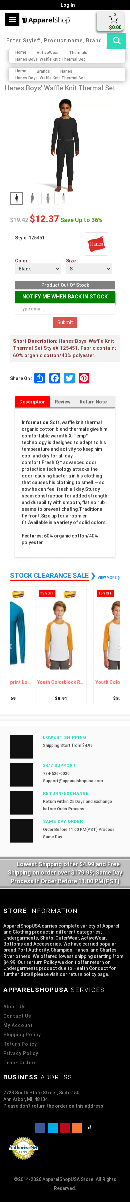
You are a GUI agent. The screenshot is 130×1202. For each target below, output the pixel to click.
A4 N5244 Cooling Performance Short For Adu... (91, 682)
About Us (14, 1006)
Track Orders (20, 1062)
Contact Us (17, 1016)
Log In (67, 5)
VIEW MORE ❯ (109, 577)
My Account (18, 1025)
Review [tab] (62, 401)
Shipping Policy (22, 1034)
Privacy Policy (20, 1053)
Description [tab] (32, 401)
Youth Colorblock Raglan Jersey (39, 682)
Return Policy (20, 1044)
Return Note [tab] (93, 401)
